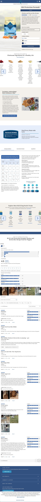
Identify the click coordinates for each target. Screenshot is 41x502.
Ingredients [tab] (33, 148)
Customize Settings (20, 500)
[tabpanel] (20, 174)
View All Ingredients (20, 57)
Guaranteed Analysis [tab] (20, 148)
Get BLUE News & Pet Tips (8, 490)
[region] (20, 71)
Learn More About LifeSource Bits (10, 115)
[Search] (37, 1)
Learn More (29, 208)
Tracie (2, 353)
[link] (7, 261)
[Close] (39, 493)
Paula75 (2, 364)
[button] (1, 1)
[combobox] (35, 306)
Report (13, 322)
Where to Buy (6, 471)
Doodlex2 (3, 313)
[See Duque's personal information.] (4, 328)
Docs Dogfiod (3, 406)
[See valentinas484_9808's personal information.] (9, 339)
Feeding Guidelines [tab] (7, 148)
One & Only (3, 375)
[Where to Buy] (39, 1)
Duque (2, 328)
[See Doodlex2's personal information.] (5, 313)
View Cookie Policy (20, 497)
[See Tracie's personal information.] (4, 353)
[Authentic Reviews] (3, 246)
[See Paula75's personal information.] (4, 364)
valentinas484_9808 (5, 339)
